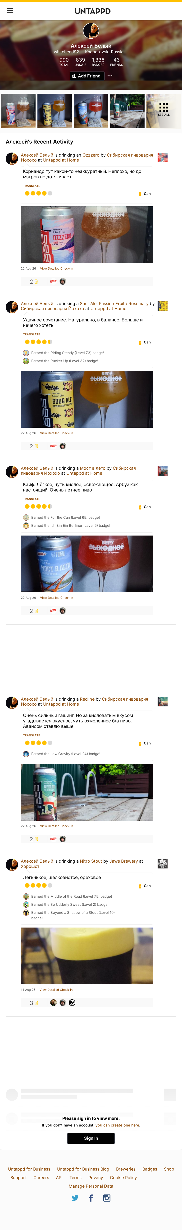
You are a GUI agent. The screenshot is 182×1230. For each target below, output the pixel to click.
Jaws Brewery (123, 861)
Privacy (95, 1177)
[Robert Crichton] (62, 281)
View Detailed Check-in (56, 268)
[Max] (53, 1002)
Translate (31, 186)
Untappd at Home (61, 160)
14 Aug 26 (28, 989)
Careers (41, 1177)
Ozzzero (91, 155)
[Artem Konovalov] (72, 1002)
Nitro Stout (91, 861)
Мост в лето (92, 468)
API (59, 1177)
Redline (87, 699)
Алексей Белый (37, 155)
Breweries (126, 1169)
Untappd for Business (29, 1169)
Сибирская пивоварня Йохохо (52, 308)
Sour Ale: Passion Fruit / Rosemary (114, 303)
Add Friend (89, 75)
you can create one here (117, 1125)
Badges (149, 1169)
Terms (75, 1177)
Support (18, 1177)
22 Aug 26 (28, 268)
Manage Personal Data (91, 1186)
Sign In (91, 1138)
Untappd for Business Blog (83, 1169)
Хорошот (30, 866)
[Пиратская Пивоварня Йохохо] (53, 281)
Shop (169, 1169)
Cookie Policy (123, 1177)
